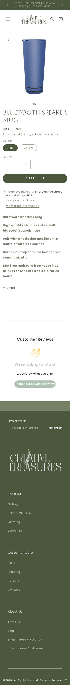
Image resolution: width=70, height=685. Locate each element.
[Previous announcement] (7, 5)
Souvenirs (15, 531)
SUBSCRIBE (55, 428)
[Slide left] (26, 104)
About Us (14, 622)
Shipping (26, 134)
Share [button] (11, 288)
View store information (22, 206)
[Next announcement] (63, 5)
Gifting (13, 504)
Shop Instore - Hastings (25, 639)
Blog (11, 631)
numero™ (61, 680)
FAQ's (12, 563)
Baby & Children (19, 513)
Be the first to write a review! (35, 384)
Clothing (14, 522)
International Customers (26, 648)
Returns (13, 581)
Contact (14, 590)
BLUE (10, 148)
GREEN (28, 148)
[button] (8, 19)
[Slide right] (43, 104)
